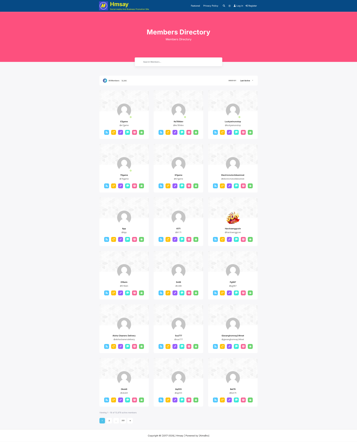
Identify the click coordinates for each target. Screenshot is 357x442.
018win (124, 282)
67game (178, 175)
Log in (240, 5)
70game (124, 175)
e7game (124, 121)
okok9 (124, 389)
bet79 (233, 389)
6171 (178, 228)
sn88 (178, 282)
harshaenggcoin (233, 228)
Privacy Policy (210, 5)
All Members (117, 80)
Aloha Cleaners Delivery (124, 335)
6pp (124, 228)
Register (252, 5)
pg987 (233, 282)
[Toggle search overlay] (224, 6)
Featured (195, 5)
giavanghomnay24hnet (233, 335)
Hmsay (119, 4)
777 (123, 421)
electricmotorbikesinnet (232, 175)
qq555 (178, 389)
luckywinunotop (233, 121)
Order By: (232, 81)
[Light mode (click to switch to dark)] (229, 6)
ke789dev (178, 121)
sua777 (178, 335)
